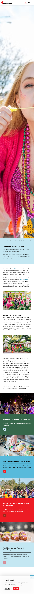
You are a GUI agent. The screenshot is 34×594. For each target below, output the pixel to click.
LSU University (24, 279)
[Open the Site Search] (29, 3)
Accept (16, 588)
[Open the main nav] (32, 2)
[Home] (6, 2)
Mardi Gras (15, 269)
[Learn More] (4, 429)
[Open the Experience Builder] (25, 2)
